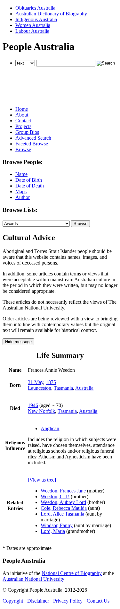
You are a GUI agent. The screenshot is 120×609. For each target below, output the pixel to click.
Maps (21, 191)
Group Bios (27, 132)
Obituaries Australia (35, 8)
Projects (23, 126)
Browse (23, 149)
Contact (23, 120)
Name (21, 174)
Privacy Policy (68, 601)
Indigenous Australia (36, 19)
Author (22, 197)
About (21, 114)
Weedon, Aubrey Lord (63, 502)
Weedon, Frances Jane (63, 490)
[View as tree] (42, 480)
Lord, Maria (53, 531)
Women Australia (32, 25)
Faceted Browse (31, 143)
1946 (33, 405)
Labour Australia (32, 31)
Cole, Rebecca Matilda (64, 508)
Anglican (50, 428)
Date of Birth (28, 180)
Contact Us (98, 601)
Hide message (18, 341)
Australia (84, 388)
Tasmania (63, 388)
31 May (35, 382)
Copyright (13, 601)
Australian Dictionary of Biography (51, 13)
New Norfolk (41, 411)
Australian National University (33, 579)
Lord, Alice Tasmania (62, 514)
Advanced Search (33, 138)
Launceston (39, 388)
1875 (51, 382)
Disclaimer (38, 601)
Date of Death (29, 185)
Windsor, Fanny (57, 525)
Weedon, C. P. (55, 496)
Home (21, 109)
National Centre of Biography (72, 573)
